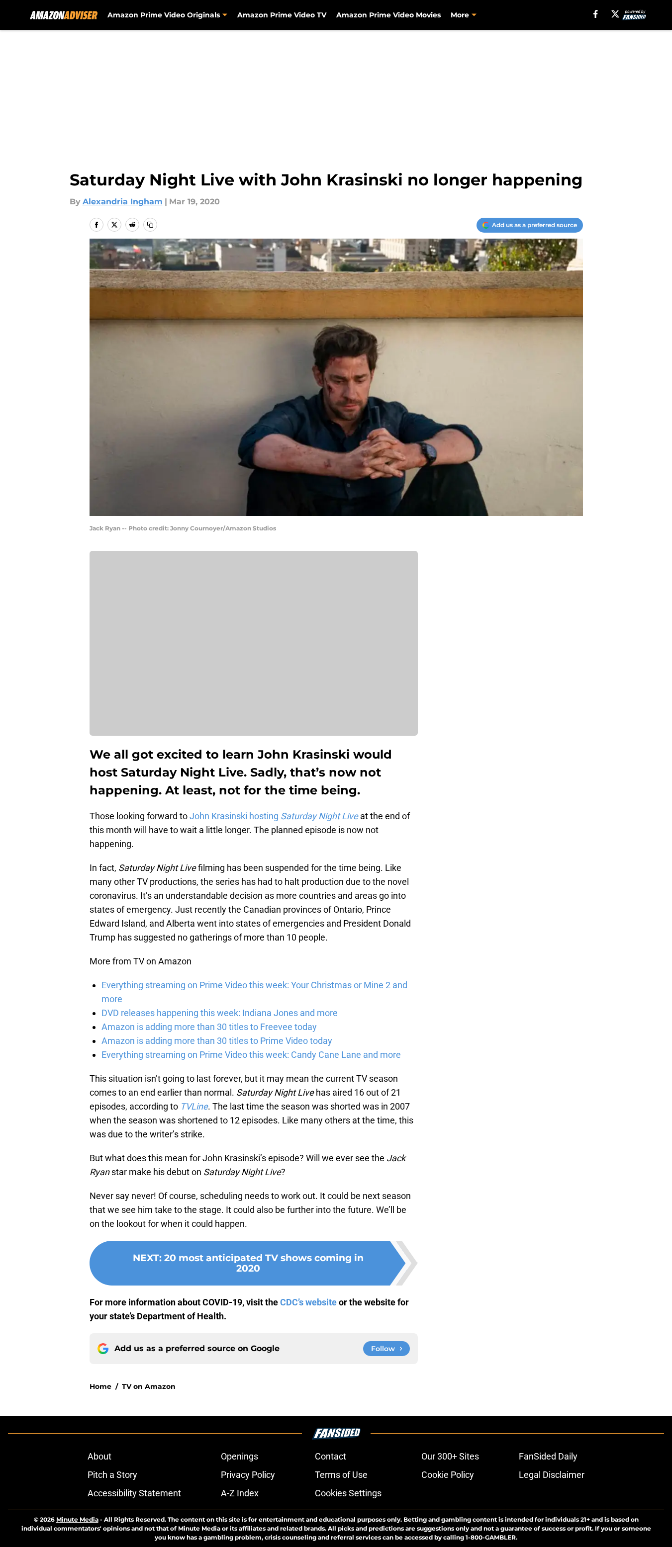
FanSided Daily (548, 1456)
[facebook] (595, 14)
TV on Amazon (149, 1386)
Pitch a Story (112, 1474)
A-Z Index (240, 1493)
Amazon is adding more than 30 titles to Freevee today (209, 1027)
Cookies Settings (348, 1493)
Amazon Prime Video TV (281, 14)
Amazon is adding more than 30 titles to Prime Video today (216, 1040)
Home (100, 1386)
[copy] (150, 225)
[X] (615, 14)
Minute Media (77, 1519)
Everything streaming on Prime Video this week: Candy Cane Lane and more (251, 1054)
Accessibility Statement (134, 1493)
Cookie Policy (447, 1474)
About (99, 1456)
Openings (239, 1456)
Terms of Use (341, 1474)
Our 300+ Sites (450, 1456)
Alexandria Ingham (123, 201)
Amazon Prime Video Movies (388, 14)
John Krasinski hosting (274, 816)
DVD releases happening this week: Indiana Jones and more (219, 1013)
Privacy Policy (248, 1474)
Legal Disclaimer (551, 1474)
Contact (330, 1456)
